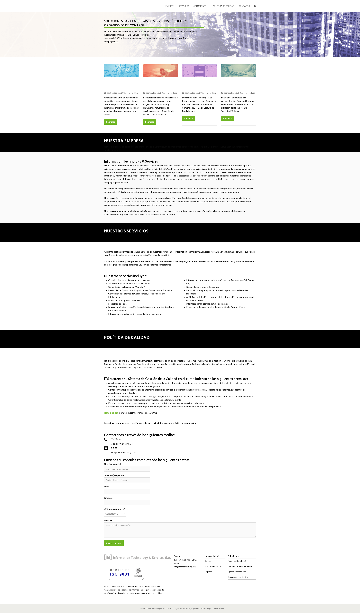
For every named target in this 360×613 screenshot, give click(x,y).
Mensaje (108, 520)
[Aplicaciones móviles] (199, 75)
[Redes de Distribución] (121, 75)
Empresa (108, 497)
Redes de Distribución (237, 561)
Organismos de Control (238, 577)
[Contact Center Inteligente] (160, 75)
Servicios (208, 561)
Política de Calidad (213, 566)
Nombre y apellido (113, 464)
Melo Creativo (218, 608)
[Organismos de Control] (238, 75)
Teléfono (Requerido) (114, 475)
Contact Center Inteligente (240, 566)
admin (135, 93)
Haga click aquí (111, 412)
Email (106, 486)
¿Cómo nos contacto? (114, 509)
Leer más (110, 122)
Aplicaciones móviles (237, 571)
